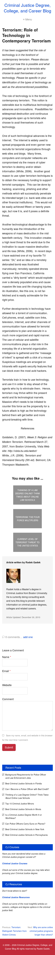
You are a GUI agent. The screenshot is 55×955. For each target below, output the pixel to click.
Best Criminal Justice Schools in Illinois (23, 809)
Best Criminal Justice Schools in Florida (23, 783)
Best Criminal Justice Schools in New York (24, 829)
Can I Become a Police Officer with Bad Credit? (27, 789)
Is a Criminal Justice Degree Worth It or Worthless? (23, 816)
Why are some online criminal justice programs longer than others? (41, 931)
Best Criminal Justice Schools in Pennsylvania (26, 834)
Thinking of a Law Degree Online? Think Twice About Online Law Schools (27, 796)
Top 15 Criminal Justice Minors (19, 803)
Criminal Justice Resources (16, 897)
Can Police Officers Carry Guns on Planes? (25, 823)
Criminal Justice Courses (14, 863)
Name (6, 657)
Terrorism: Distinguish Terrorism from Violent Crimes (14, 931)
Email (6, 671)
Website (7, 685)
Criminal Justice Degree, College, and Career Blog (27, 8)
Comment (8, 699)
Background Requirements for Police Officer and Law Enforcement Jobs (25, 776)
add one (28, 637)
